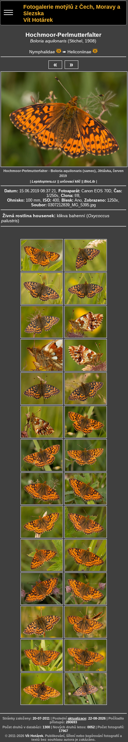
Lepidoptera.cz (44, 181)
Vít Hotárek (34, 736)
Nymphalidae (42, 51)
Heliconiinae (79, 51)
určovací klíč (70, 181)
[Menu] (8, 13)
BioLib (89, 181)
